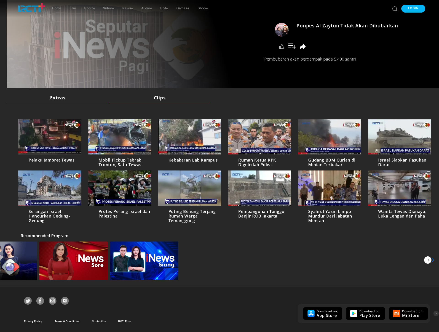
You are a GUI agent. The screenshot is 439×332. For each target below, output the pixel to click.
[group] (322, 312)
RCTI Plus (124, 320)
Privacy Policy (33, 320)
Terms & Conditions (67, 320)
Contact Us (99, 320)
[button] (413, 9)
